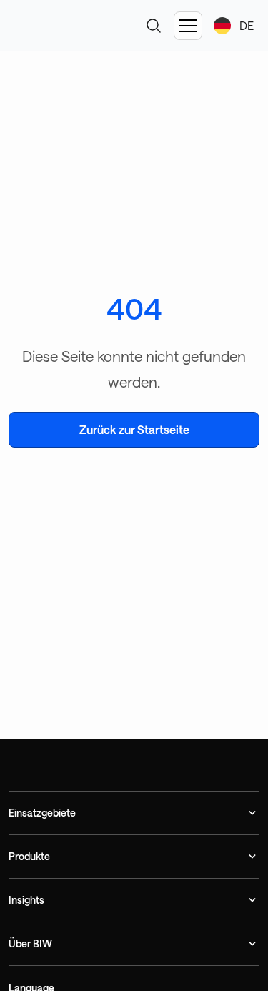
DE (246, 25)
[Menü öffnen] (188, 25)
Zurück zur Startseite (134, 429)
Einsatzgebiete (42, 813)
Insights (26, 900)
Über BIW (30, 943)
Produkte (29, 856)
